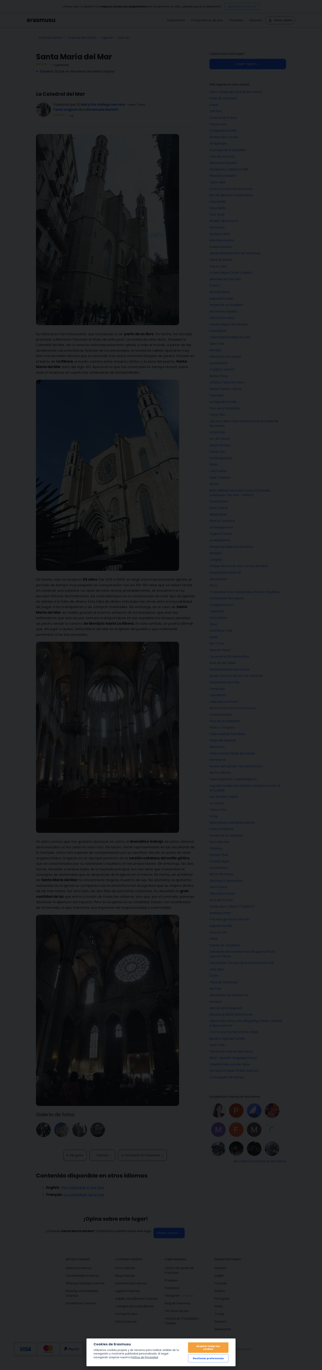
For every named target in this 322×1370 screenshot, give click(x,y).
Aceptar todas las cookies (208, 1348)
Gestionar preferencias (208, 1358)
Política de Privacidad (144, 1357)
